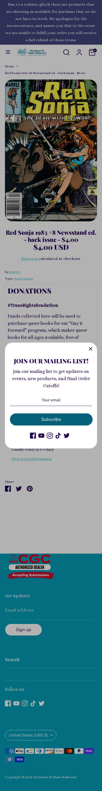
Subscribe (51, 419)
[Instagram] (50, 436)
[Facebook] (33, 436)
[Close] (90, 349)
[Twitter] (67, 436)
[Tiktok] (58, 436)
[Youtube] (41, 436)
